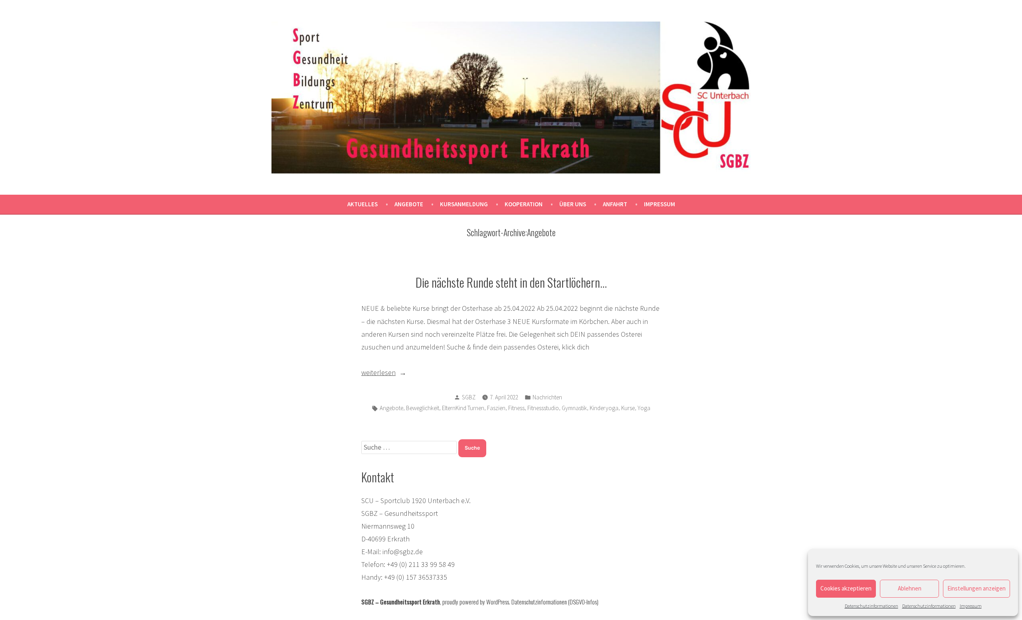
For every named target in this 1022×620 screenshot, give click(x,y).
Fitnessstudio (543, 408)
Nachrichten (547, 397)
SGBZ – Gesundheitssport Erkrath (400, 601)
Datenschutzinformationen (871, 606)
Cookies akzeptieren (845, 588)
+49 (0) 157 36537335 (415, 577)
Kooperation (524, 204)
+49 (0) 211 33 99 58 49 (421, 564)
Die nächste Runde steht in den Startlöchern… (511, 282)
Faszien (496, 408)
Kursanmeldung (464, 204)
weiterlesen (384, 373)
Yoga (644, 408)
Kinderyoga (604, 408)
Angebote (408, 204)
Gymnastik (574, 408)
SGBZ (468, 397)
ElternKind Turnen (463, 408)
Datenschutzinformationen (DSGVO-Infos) (554, 601)
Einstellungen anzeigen (976, 588)
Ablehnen (909, 588)
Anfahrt (615, 204)
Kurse (628, 408)
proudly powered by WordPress (475, 601)
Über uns (572, 204)
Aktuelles (362, 204)
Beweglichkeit (422, 408)
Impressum (971, 606)
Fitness (516, 408)
